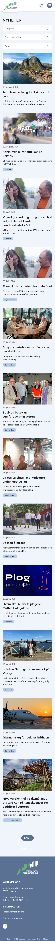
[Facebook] (5, 926)
